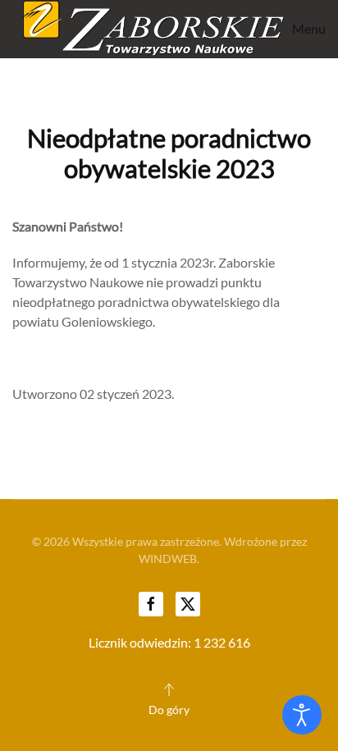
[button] (305, 29)
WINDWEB (168, 559)
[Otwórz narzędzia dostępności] (302, 715)
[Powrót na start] (148, 29)
